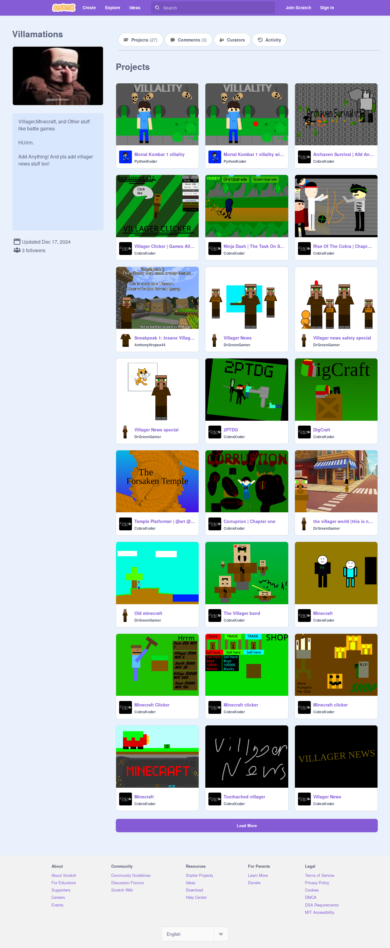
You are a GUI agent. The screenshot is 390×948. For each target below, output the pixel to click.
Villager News (238, 338)
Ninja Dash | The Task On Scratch (254, 246)
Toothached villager (244, 797)
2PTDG (231, 430)
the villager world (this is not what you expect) (343, 521)
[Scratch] (63, 7)
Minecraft (323, 613)
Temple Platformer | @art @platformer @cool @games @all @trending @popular (164, 521)
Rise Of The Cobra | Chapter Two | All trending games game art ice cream (343, 246)
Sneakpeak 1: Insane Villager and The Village (164, 338)
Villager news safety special (342, 338)
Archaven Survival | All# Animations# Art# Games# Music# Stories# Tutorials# (343, 154)
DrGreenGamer (237, 344)
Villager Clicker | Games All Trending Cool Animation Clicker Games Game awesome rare (164, 246)
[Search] (157, 8)
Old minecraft (148, 613)
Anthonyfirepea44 (149, 344)
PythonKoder (145, 161)
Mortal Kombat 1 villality (159, 154)
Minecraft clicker (241, 705)
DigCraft (321, 430)
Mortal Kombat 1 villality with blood (254, 154)
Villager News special (156, 430)
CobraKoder (324, 161)
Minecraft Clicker (151, 705)
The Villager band (242, 613)
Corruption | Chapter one (249, 521)
